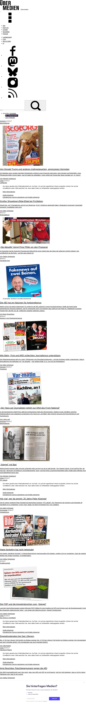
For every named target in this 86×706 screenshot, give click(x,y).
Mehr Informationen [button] (9, 192)
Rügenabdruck (4, 215)
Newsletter (6, 32)
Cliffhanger (3, 183)
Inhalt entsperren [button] (8, 195)
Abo (4, 25)
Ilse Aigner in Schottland (8, 618)
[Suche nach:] (12, 110)
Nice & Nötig (7, 41)
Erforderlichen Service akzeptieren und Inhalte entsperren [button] (21, 197)
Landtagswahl (7, 37)
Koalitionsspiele (5, 563)
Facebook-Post (5, 260)
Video (2, 181)
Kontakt (5, 30)
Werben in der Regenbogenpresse (11, 318)
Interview (3, 367)
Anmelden (13, 113)
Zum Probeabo (10, 117)
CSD (4, 39)
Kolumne (3, 121)
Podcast (5, 34)
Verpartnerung (4, 512)
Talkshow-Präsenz (6, 650)
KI (3, 43)
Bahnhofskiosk (4, 123)
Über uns (6, 28)
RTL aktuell (3, 480)
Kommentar (3, 510)
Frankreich (3, 369)
